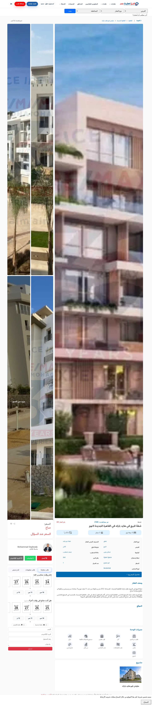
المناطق (80, 3)
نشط (139, 522)
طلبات (104, 3)
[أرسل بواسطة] (14, 523)
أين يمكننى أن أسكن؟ (140, 15)
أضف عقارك (32, 3)
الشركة (63, 3)
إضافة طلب (20, 3)
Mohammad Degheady (27, 547)
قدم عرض (15, 570)
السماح (146, 702)
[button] (11, 523)
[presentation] (30, 588)
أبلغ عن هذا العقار (46, 695)
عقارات (113, 3)
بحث (70, 11)
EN (11, 3)
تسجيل (30, 649)
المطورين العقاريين (91, 3)
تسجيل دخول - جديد (47, 3)
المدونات (71, 3)
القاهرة (130, 21)
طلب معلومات (30, 570)
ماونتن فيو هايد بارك (108, 21)
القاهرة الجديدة (121, 21)
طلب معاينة (45, 570)
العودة (138, 20)
